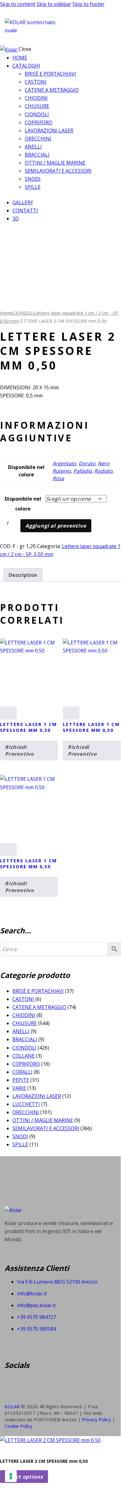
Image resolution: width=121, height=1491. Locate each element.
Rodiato (103, 470)
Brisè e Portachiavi (38, 991)
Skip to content (17, 4)
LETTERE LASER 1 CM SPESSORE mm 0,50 (28, 727)
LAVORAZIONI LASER (36, 1096)
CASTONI (23, 999)
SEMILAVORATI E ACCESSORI (45, 1128)
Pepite (20, 1080)
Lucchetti (26, 1104)
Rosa (58, 478)
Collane (23, 1055)
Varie (19, 1088)
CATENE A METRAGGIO (39, 1007)
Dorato (87, 463)
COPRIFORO (26, 1063)
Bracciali (24, 1039)
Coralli (22, 1071)
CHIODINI (23, 1015)
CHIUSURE (24, 1023)
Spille (20, 1144)
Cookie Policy (18, 1426)
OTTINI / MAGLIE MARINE (42, 1120)
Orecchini (25, 1112)
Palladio (82, 470)
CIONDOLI (23, 313)
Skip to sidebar (54, 4)
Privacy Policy (97, 1419)
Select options (24, 1476)
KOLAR (12, 1406)
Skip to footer (88, 4)
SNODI (20, 1136)
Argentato (64, 463)
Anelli (20, 1031)
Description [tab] (23, 575)
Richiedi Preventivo (19, 750)
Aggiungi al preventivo (55, 525)
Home (6, 313)
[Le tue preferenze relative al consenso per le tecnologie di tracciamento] (11, 1476)
